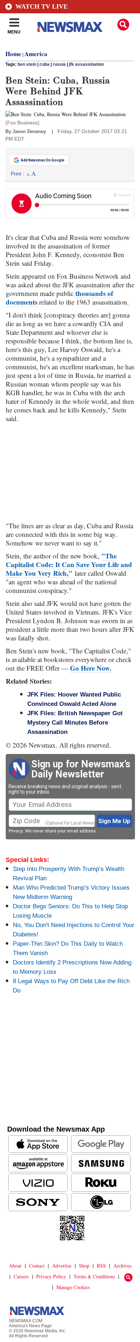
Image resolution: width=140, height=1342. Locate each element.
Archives (122, 1265)
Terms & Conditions (94, 1276)
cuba (44, 64)
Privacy (16, 831)
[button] (123, 25)
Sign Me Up (114, 821)
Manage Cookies (73, 1287)
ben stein (27, 64)
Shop (84, 1265)
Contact (37, 1265)
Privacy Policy (51, 1276)
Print (16, 174)
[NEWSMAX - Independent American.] (70, 27)
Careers (21, 1276)
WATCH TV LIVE (41, 6)
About (15, 1265)
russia (59, 64)
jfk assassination (86, 64)
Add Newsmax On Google (42, 160)
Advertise (61, 1265)
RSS (101, 1265)
